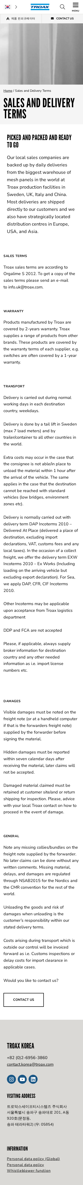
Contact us (23, 1000)
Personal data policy (25, 1164)
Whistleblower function (29, 1170)
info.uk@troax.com (25, 287)
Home (7, 91)
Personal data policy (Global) (33, 1158)
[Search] (62, 7)
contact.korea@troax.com (30, 1064)
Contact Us (65, 18)
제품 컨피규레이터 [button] (23, 18)
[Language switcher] (10, 7)
